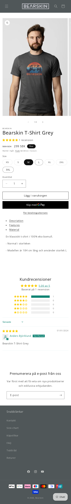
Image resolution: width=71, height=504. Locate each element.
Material (14, 229)
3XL (8, 169)
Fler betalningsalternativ (35, 212)
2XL (63, 162)
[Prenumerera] (60, 395)
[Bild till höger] (42, 122)
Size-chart (13, 427)
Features (14, 225)
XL (51, 162)
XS (9, 162)
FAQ (9, 443)
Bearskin (39, 498)
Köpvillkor (12, 435)
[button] (6, 6)
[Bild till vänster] (28, 122)
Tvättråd (12, 450)
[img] (10, 331)
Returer (11, 457)
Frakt (17, 151)
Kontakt (11, 420)
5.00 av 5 (44, 285)
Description (16, 220)
